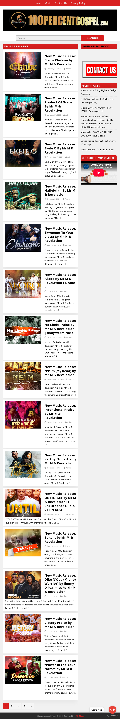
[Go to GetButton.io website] (113, 716)
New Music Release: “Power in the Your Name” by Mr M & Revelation (60, 667)
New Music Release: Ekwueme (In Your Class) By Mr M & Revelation (60, 234)
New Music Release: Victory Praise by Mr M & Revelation (60, 623)
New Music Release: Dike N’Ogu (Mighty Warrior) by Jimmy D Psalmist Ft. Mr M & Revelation (60, 583)
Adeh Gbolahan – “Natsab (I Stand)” (97, 149)
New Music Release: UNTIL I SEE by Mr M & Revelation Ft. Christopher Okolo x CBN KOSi (60, 502)
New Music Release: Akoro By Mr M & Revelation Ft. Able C (60, 281)
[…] (59, 87)
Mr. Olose (80, 716)
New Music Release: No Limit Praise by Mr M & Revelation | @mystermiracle (60, 327)
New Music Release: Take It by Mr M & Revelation (60, 537)
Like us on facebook (95, 46)
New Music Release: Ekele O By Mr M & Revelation (60, 148)
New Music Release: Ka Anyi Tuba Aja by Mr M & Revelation (60, 459)
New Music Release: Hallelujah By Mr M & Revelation (60, 190)
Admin (68, 68)
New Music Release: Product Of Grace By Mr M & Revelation (60, 104)
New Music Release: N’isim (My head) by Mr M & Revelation (60, 371)
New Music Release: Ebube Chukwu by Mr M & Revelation (60, 60)
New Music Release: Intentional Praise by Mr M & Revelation (60, 411)
